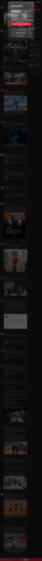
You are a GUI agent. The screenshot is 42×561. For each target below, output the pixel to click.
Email (17, 11)
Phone (27, 11)
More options (21, 36)
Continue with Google (22, 29)
